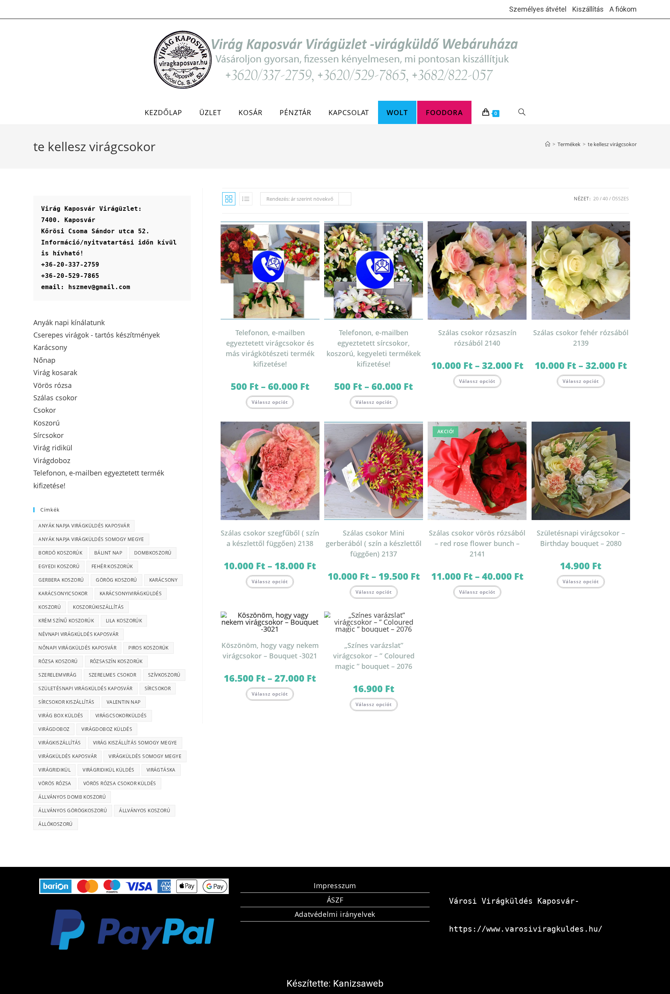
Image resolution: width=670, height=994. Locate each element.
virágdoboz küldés (106, 729)
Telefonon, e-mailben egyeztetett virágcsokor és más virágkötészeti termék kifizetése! (270, 348)
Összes (620, 198)
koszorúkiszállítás (98, 607)
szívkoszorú (164, 675)
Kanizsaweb (358, 983)
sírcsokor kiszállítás (66, 702)
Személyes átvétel (537, 9)
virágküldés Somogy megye (145, 756)
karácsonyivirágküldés (131, 593)
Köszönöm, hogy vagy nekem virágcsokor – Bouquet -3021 (270, 650)
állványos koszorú (144, 810)
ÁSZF (335, 899)
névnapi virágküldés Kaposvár (78, 634)
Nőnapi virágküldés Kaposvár (77, 647)
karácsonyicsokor (62, 593)
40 (605, 198)
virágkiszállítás (59, 742)
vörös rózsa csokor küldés (119, 783)
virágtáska (161, 770)
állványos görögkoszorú (72, 810)
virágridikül (54, 770)
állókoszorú (55, 824)
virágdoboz (53, 729)
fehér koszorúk (112, 566)
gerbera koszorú (61, 580)
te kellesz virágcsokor (612, 144)
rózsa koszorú (58, 661)
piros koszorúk (148, 647)
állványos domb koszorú (72, 797)
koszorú (49, 607)
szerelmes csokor (112, 675)
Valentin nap (124, 702)
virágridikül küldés (109, 770)
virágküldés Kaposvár (67, 756)
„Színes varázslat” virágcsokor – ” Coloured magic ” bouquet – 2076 (373, 656)
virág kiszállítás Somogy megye (135, 742)
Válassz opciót (270, 402)
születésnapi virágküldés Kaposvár (85, 688)
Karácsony (163, 580)
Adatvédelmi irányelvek (335, 914)
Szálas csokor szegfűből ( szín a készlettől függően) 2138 (270, 538)
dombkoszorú (152, 553)
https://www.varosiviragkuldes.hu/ (526, 929)
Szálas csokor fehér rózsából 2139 (581, 338)
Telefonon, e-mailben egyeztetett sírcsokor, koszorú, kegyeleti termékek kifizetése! (373, 348)
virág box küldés (60, 715)
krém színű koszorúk (66, 620)
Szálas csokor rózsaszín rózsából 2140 (477, 338)
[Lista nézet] (245, 198)
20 (596, 198)
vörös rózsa (54, 783)
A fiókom (623, 9)
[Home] (547, 144)
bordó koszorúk (60, 553)
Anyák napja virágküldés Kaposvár (84, 525)
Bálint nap (108, 553)
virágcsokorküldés (121, 715)
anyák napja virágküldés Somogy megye (91, 539)
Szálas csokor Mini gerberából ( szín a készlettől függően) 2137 (373, 543)
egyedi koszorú (58, 566)
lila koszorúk (124, 620)
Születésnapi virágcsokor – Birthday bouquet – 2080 (581, 538)
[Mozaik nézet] (228, 198)
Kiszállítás (588, 9)
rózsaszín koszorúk (116, 661)
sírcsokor (158, 688)
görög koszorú (116, 580)
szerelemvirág (57, 675)
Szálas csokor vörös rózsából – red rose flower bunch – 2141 (477, 543)
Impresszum (335, 885)
